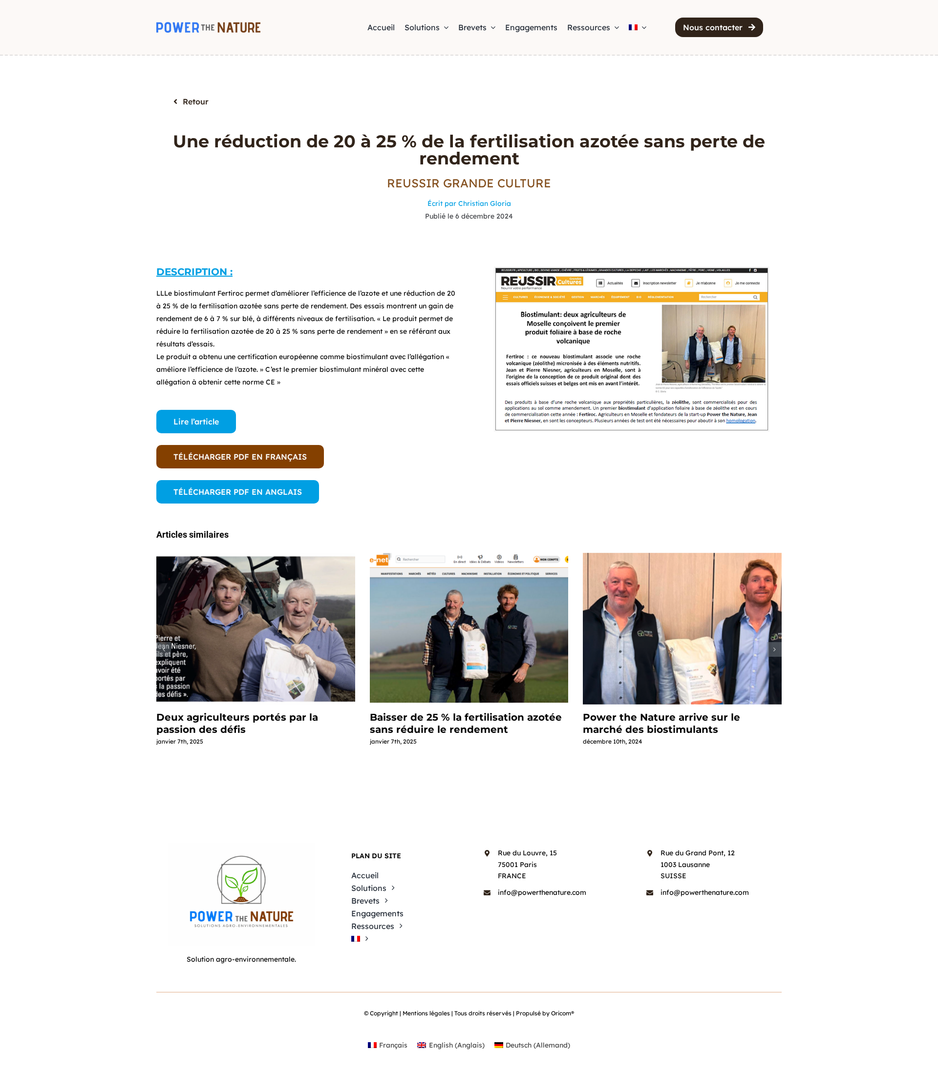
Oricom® (562, 1013)
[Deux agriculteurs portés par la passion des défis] (255, 629)
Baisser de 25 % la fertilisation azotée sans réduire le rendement (466, 723)
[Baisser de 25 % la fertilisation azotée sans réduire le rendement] (469, 629)
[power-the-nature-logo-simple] (208, 25)
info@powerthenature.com (542, 892)
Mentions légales (426, 1013)
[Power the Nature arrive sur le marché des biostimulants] (682, 629)
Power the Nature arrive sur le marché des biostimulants (661, 723)
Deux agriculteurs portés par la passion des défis (237, 723)
